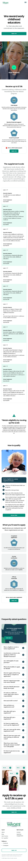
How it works (5, 836)
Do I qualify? (5, 838)
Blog (3, 834)
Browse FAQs (14, 515)
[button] (24, 2)
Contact (18, 832)
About (3, 832)
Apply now (14, 33)
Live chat (8, 637)
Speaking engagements (20, 835)
